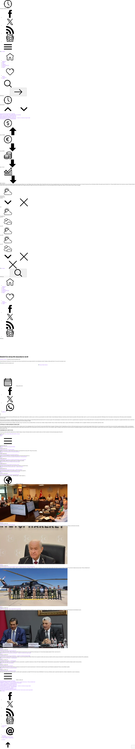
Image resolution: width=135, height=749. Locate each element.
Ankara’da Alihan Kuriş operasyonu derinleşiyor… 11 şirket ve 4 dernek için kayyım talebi (15, 117)
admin (1, 435)
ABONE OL (4, 411)
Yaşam (1, 668)
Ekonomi (1, 522)
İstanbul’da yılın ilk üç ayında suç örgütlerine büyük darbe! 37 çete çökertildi (13, 459)
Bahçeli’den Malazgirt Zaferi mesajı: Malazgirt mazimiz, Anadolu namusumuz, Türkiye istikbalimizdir (17, 566)
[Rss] (10, 33)
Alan (5, 433)
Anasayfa (1, 359)
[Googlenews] (10, 41)
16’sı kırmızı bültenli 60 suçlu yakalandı (6, 665)
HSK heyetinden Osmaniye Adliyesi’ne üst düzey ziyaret (9, 464)
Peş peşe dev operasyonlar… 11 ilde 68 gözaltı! (8, 118)
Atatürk (8, 433)
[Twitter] (10, 25)
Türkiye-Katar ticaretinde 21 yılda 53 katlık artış (8, 115)
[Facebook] (10, 17)
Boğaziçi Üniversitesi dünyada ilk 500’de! (7, 449)
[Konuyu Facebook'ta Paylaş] (10, 394)
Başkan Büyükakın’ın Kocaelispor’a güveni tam (8, 116)
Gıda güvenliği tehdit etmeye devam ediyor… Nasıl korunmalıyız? (11, 469)
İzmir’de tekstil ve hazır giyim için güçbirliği (7, 113)
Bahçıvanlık (12, 433)
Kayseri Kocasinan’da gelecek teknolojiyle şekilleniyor (9, 454)
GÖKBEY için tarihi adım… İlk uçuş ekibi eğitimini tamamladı (10, 114)
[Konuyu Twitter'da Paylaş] (10, 402)
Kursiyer (18, 433)
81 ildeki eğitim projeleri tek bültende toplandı (8, 670)
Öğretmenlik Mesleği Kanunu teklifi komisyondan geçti (9, 474)
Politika (1, 564)
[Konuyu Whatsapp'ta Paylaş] (10, 410)
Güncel (5, 359)
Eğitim (15, 433)
